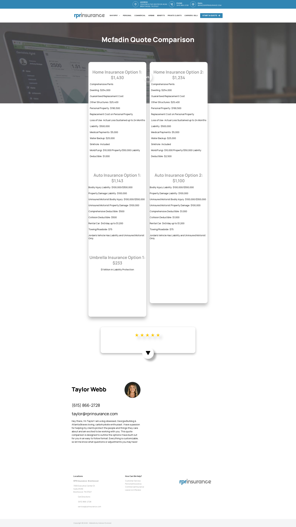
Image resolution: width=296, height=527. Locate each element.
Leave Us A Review (133, 490)
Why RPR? (114, 15)
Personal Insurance (133, 484)
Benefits (161, 15)
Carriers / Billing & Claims (196, 15)
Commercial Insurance (134, 487)
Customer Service (133, 481)
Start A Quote (209, 15)
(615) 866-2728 (182, 5)
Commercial (139, 15)
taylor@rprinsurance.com (95, 413)
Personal (127, 15)
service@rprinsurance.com (209, 5)
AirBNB (151, 15)
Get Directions (84, 496)
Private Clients (175, 15)
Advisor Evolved (104, 523)
